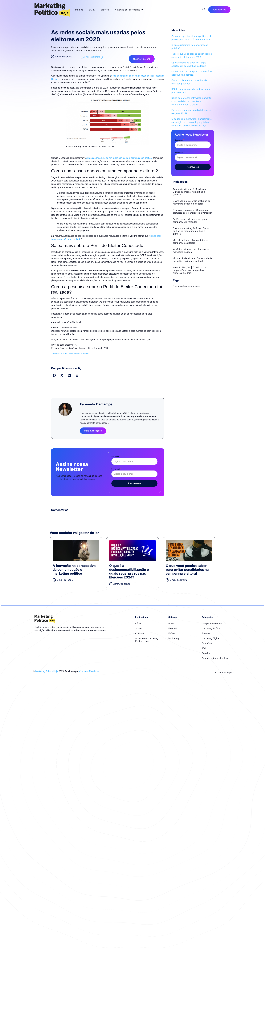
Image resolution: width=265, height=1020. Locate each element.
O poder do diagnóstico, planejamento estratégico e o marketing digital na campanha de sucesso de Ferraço (191, 122)
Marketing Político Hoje (46, 671)
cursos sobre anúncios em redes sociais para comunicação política (119, 158)
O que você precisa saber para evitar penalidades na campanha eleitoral (187, 569)
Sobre (138, 628)
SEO (204, 648)
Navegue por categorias (127, 9)
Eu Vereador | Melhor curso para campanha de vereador (190, 220)
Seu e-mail (116, 469)
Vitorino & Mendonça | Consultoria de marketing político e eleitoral (192, 259)
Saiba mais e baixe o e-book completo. (70, 353)
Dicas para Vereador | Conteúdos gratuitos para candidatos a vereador (192, 211)
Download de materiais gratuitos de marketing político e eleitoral (191, 202)
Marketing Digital (210, 638)
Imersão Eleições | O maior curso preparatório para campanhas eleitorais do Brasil (190, 270)
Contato (139, 633)
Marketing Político (211, 628)
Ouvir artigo (139, 59)
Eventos (206, 633)
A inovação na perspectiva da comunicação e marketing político (74, 569)
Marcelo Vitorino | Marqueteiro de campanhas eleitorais (190, 241)
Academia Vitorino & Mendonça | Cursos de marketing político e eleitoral (190, 192)
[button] (54, 375)
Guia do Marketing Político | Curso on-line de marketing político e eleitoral (191, 231)
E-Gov (92, 9)
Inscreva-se (134, 483)
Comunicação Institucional (215, 658)
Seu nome (116, 456)
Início (138, 623)
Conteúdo (207, 643)
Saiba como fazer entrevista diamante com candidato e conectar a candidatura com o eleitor (191, 101)
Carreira (206, 653)
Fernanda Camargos (96, 404)
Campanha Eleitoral (91, 57)
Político (79, 9)
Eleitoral (105, 9)
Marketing (173, 638)
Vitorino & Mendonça (89, 671)
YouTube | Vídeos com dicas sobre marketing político (191, 250)
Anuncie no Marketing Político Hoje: (146, 639)
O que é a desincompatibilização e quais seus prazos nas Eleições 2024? (129, 571)
